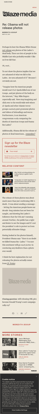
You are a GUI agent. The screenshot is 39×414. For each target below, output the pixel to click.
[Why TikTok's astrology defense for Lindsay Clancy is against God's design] (7, 174)
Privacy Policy (24, 155)
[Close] (36, 376)
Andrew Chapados (25, 369)
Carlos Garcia (23, 357)
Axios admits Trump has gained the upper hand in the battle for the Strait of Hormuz (27, 353)
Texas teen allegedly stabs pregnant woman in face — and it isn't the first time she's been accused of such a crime (25, 189)
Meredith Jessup (9, 32)
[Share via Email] (22, 313)
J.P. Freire (11, 263)
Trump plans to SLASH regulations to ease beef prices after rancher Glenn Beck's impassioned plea (25, 181)
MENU (35, 7)
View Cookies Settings (19, 410)
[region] (19, 394)
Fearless (34, 370)
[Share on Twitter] (17, 313)
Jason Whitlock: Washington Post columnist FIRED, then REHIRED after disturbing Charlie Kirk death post (28, 340)
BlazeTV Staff (23, 344)
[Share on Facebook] (13, 313)
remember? (30, 134)
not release (7, 50)
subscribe (8, 2)
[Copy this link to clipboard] (26, 313)
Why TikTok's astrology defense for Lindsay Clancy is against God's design (24, 174)
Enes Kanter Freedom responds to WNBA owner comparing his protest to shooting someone (26, 365)
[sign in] (1, 2)
